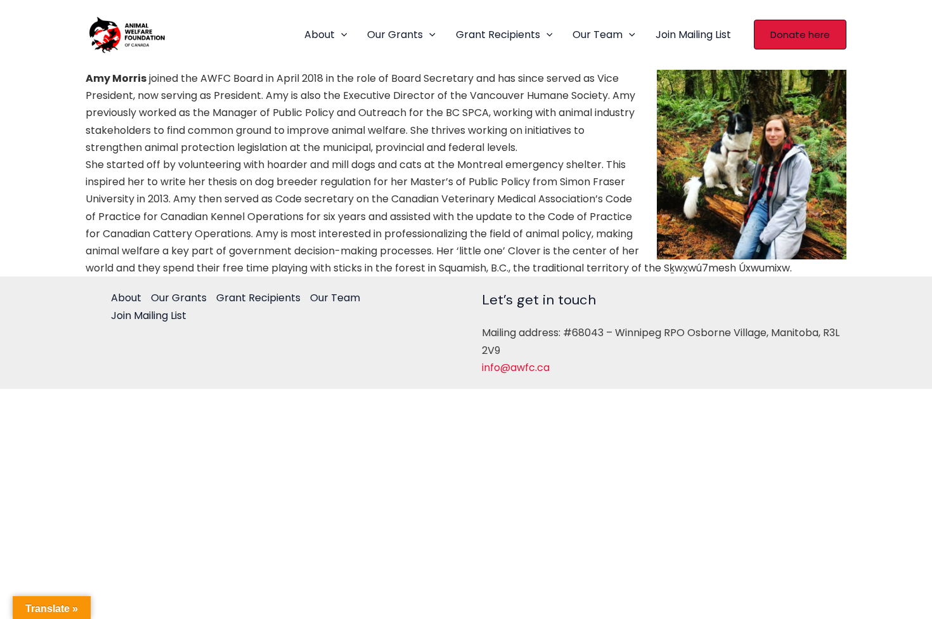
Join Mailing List (693, 34)
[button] (341, 35)
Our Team (598, 34)
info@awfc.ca (516, 367)
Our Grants (395, 34)
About (319, 34)
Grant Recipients (498, 34)
